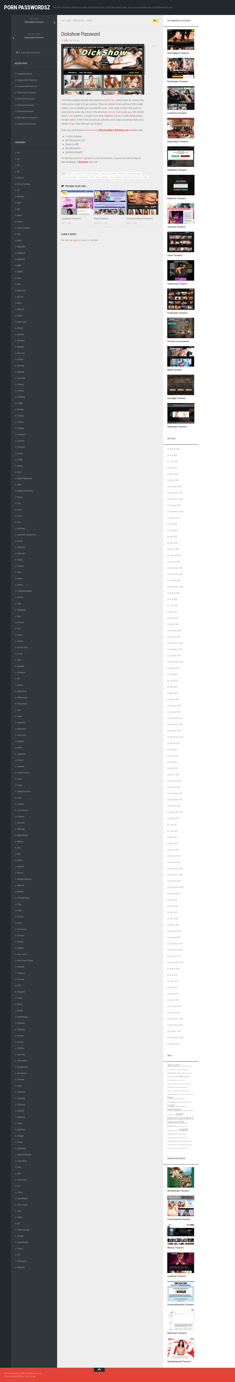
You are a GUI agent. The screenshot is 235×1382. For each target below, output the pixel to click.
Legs (19, 798)
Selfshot (20, 1048)
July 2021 (173, 824)
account (70, 174)
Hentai (20, 685)
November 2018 (176, 1025)
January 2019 (175, 1012)
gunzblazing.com (173, 1102)
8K (18, 171)
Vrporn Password (174, 255)
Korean (20, 760)
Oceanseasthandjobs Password (180, 1304)
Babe (19, 240)
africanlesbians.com (173, 1070)
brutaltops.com (171, 1077)
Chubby (20, 409)
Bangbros (21, 253)
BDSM (19, 271)
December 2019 (176, 943)
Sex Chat (21, 1054)
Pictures (20, 935)
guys (129, 112)
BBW (19, 265)
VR (18, 1255)
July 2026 (173, 455)
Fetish (19, 578)
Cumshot (21, 447)
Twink (89, 20)
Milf (18, 854)
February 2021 (175, 856)
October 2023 (175, 655)
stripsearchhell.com (173, 1145)
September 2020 (176, 887)
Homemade (22, 704)
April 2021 (174, 843)
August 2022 (175, 743)
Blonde (20, 328)
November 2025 (176, 499)
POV (19, 985)
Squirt (19, 1123)
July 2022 (173, 749)
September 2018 (176, 1037)
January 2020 (175, 937)
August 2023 (175, 668)
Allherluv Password (175, 1247)
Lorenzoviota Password (27, 86)
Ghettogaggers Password (178, 53)
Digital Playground (24, 478)
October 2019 (175, 956)
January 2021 (175, 862)
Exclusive (21, 528)
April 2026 (174, 474)
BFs (18, 284)
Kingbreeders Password (27, 80)
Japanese (21, 754)
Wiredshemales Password (178, 1191)
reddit (145, 177)
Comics (20, 422)
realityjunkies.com (173, 1131)
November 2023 (176, 649)
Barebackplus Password (177, 81)
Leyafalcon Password (176, 1276)
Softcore (21, 1104)
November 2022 (176, 724)
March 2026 (174, 480)
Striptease (21, 1148)
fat (95, 123)
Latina (19, 785)
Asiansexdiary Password (177, 141)
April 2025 (174, 543)
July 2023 (173, 674)
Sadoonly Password (25, 111)
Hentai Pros (22, 691)
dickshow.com (83, 177)
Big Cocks (21, 290)
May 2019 (173, 987)
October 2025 (175, 505)
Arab (19, 215)
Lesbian (20, 804)
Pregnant (21, 992)
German (20, 622)
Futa (19, 603)
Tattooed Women (24, 1154)
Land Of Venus (23, 772)
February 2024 (175, 630)
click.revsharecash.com (174, 1084)
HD (18, 679)
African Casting (23, 184)
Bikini (19, 303)
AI (18, 190)
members (105, 177)
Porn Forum (22, 954)
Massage (21, 829)
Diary (19, 472)
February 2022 (175, 781)
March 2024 (174, 624)
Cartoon (20, 384)
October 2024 (175, 580)
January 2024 (175, 637)
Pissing (20, 942)
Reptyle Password (24, 74)
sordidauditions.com (186, 1141)
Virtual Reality (22, 1242)
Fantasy (20, 566)
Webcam (21, 1267)
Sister (19, 1086)
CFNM (19, 403)
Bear (19, 278)
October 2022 (175, 731)
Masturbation (22, 835)
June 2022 (174, 756)
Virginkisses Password (176, 170)
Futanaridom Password (26, 124)
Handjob (20, 666)
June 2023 (174, 680)
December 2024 (176, 568)
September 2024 (176, 586)
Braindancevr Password (27, 117)
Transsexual (22, 1205)
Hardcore (21, 672)
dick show (78, 174)
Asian (19, 221)
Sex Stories (22, 1073)
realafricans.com (182, 1126)
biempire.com (184, 1070)
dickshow (83, 161)
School (20, 1042)
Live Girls (21, 823)
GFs (19, 628)
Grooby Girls (22, 647)
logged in (77, 240)
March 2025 (174, 549)
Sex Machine (22, 1067)
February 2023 (175, 705)
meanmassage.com (181, 1106)
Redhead (21, 1023)
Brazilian (20, 347)
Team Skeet (22, 1161)
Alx (34, 1376)
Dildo (19, 484)
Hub (19, 710)
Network (20, 885)
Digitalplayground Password (179, 1361)
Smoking (21, 1098)
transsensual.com (183, 1148)
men (113, 100)
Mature (20, 841)
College (20, 416)
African (20, 178)
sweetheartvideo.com (186, 1145)
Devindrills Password (25, 99)
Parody (20, 916)
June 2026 (174, 461)
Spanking (21, 1117)
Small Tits (21, 1092)
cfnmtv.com (181, 1080)
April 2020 (174, 918)
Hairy (19, 660)
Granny (20, 641)
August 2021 (175, 818)
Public (19, 998)
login (66, 40)
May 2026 (173, 468)
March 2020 (174, 925)
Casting (20, 390)
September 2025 (176, 511)
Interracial (21, 735)
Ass (19, 234)
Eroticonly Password (25, 105)
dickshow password (134, 174)
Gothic (20, 635)
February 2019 (175, 1006)
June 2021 (174, 831)
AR (18, 209)
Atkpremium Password (177, 1333)
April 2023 (174, 693)
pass (112, 177)
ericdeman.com (184, 1091)
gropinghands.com (179, 1099)
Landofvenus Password (177, 283)
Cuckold (20, 441)
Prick (63, 100)
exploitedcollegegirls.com (175, 1094)
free (92, 177)
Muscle (20, 873)
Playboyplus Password (177, 426)
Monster (20, 866)
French (20, 597)
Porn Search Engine (25, 960)
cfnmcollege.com (172, 1080)
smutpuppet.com (173, 1141)
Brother (20, 359)
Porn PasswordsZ (27, 7)
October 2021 (175, 806)
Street (20, 1142)
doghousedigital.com (173, 1091)
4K (18, 159)
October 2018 (175, 1031)
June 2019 (174, 981)
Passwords (78, 20)
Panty (19, 910)
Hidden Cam (22, 697)
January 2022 (175, 787)
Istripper (20, 741)
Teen (19, 1167)
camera (111, 112)
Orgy (19, 904)
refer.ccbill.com (172, 1134)
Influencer (21, 722)
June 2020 (174, 906)
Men (69, 20)
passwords (90, 130)
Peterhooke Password (26, 92)
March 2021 (174, 850)
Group (19, 653)
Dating (19, 466)
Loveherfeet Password (177, 113)
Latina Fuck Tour (23, 791)
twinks (104, 108)
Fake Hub (21, 547)
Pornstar (20, 979)
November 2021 (176, 799)
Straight (20, 1136)
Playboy (20, 948)
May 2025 (173, 536)
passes (119, 177)
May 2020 (173, 912)
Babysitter (21, 246)
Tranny (20, 1192)
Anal (19, 203)
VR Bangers (22, 1261)
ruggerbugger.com (172, 1138)
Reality (20, 1010)
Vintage (20, 1236)
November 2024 (176, 574)
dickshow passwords (69, 177)
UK (18, 1223)
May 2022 (173, 762)
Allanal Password (174, 370)
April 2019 (174, 994)
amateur (106, 100)
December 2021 (176, 793)
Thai (19, 1173)
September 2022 (176, 737)
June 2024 (174, 605)
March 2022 (174, 774)
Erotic (19, 509)
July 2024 (173, 599)
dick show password (92, 174)
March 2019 (174, 1000)
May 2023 (173, 687)
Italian (19, 747)
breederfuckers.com (186, 1073)
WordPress (19, 1376)
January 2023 (175, 712)
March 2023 (174, 699)
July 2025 (173, 524)
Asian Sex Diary (23, 228)
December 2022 (176, 718)
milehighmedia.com (188, 1111)
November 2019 (176, 950)
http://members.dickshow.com (113, 130)
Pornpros (21, 973)
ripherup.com (182, 1134)
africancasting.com (186, 1066)
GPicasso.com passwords (178, 341)
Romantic (21, 1029)
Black (19, 315)
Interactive (21, 729)
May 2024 (173, 612)
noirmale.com (171, 1115)
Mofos (20, 860)
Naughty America (24, 879)
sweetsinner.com (172, 1148)
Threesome (22, 1179)
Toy (18, 1186)
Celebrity (21, 397)
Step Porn (21, 1129)
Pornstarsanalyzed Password (139, 218)
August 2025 (175, 518)
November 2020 (176, 875)
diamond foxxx (186, 1084)
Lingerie (20, 816)
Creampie (21, 434)
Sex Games (22, 1061)
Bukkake (20, 372)
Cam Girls (21, 378)
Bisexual (20, 309)
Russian (20, 1035)
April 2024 (174, 618)
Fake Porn (21, 553)
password (127, 177)
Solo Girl (20, 1111)
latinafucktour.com (186, 1102)
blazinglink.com (173, 1073)
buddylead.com (183, 1076)
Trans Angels (22, 1198)
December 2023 (176, 643)
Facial (19, 541)
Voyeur (20, 1248)
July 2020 (173, 900)
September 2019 (176, 962)
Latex (19, 779)
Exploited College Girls (26, 534)
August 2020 (175, 893)
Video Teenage (23, 1230)
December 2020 (176, 868)
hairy (71, 115)
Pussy (19, 1004)
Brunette (20, 365)
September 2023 (176, 662)
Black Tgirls (22, 322)
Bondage (21, 340)
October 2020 (175, 881)
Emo (19, 503)
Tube (19, 1211)
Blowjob (20, 334)
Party (19, 923)
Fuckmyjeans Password (177, 313)
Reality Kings (22, 1017)
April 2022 (174, 768)
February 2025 (175, 555)
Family (19, 560)
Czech (20, 453)
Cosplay (20, 428)
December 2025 (176, 493)
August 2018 (175, 1044)
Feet (19, 572)
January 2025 (175, 561)
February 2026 (175, 486)
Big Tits (20, 297)
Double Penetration (25, 491)
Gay (63, 20)
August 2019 (175, 968)
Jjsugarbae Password (71, 218)
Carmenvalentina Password (178, 1219)
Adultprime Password (176, 198)
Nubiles (20, 891)
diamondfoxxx (171, 1087)
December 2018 (176, 1019)
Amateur (20, 196)
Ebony (19, 497)
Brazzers (21, 353)
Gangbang (21, 610)
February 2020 (175, 931)
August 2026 (175, 449)
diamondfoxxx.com (181, 1087)
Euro (19, 522)
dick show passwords (108, 174)
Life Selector (22, 810)
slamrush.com (183, 1138)
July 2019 (173, 975)
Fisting (20, 585)
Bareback (21, 259)
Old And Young (23, 898)
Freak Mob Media (24, 591)
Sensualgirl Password (176, 398)
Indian (19, 716)
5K (18, 165)
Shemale (21, 1079)
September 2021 (176, 812)
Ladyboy (20, 766)
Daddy (19, 459)
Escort (20, 516)
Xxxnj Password (101, 218)
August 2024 (175, 593)
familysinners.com (188, 1094)
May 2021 (173, 837)
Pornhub (20, 967)
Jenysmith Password (176, 227)
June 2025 (174, 530)
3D (18, 153)
